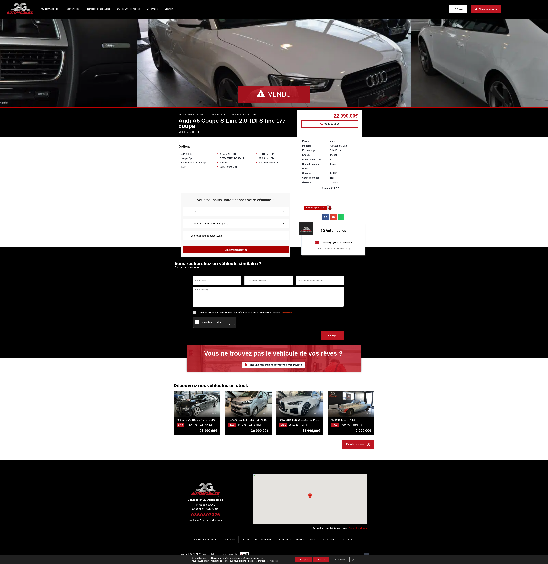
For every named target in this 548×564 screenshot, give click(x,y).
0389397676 (205, 515)
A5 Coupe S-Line (213, 114)
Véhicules (191, 114)
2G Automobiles (333, 231)
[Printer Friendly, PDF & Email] (318, 207)
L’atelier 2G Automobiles (128, 8)
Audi (201, 114)
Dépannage (152, 8)
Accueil (180, 114)
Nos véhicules (72, 8)
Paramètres (340, 559)
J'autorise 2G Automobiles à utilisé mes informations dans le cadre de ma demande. (245, 312)
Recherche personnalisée (98, 8)
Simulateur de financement (291, 539)
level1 (244, 554)
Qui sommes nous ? (50, 8)
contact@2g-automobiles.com (205, 520)
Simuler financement (235, 250)
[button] (325, 217)
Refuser (321, 559)
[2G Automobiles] (306, 228)
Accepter (304, 559)
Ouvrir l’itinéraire (358, 528)
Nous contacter (347, 539)
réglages (274, 561)
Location (169, 8)
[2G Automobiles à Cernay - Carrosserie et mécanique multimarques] (19, 9)
